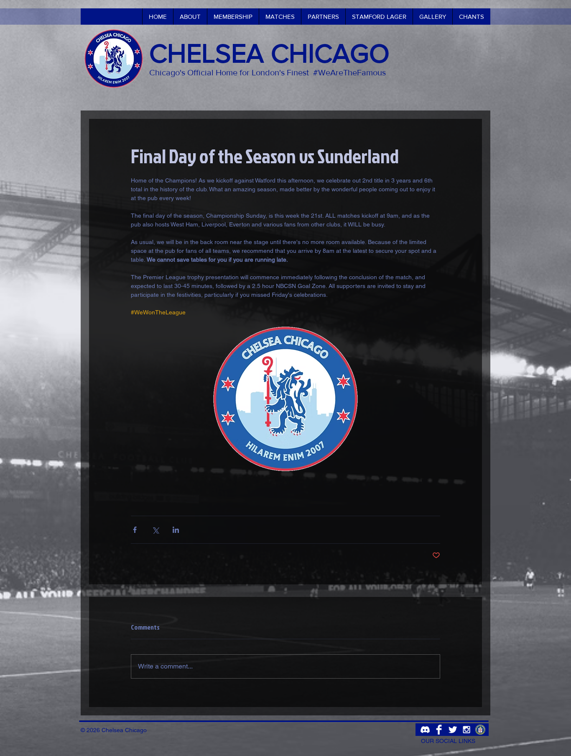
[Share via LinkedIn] (176, 530)
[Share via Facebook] (135, 530)
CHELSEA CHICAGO (269, 53)
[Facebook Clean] (439, 730)
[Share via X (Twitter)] (155, 530)
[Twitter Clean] (453, 730)
